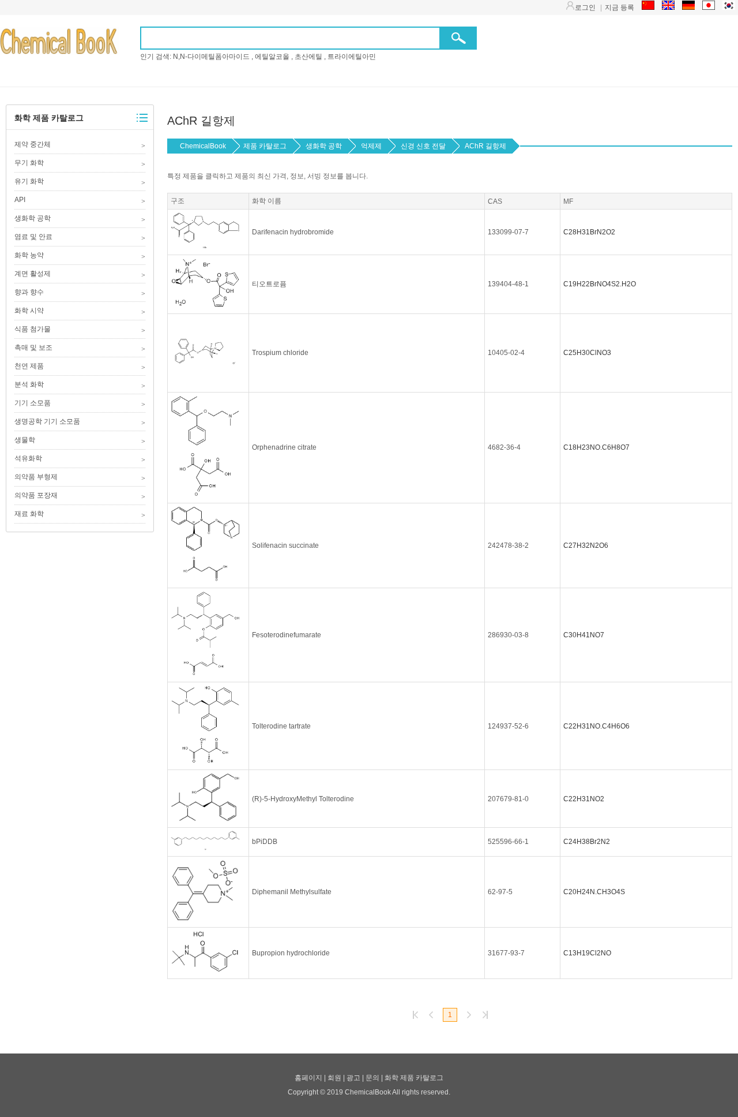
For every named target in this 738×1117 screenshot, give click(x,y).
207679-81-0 (508, 799)
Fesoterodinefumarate (286, 635)
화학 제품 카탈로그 (49, 117)
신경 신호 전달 (423, 146)
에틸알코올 (272, 57)
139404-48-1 (508, 284)
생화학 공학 (324, 146)
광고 (353, 1078)
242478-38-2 (508, 545)
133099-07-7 (508, 232)
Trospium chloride (280, 353)
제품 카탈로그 (265, 146)
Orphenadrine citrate (284, 447)
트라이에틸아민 (351, 57)
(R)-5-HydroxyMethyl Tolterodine (303, 799)
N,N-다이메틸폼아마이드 (211, 57)
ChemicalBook (70, 41)
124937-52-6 (508, 726)
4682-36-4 (504, 447)
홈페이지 (308, 1078)
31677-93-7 (506, 953)
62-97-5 (500, 892)
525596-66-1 (508, 842)
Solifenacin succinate (285, 545)
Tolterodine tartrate (281, 726)
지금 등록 (619, 7)
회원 (334, 1078)
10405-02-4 (506, 353)
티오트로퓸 (269, 284)
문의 (372, 1078)
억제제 (371, 146)
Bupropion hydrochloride (291, 953)
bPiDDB (264, 842)
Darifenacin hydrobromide (293, 232)
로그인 (585, 7)
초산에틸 (308, 57)
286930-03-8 (508, 635)
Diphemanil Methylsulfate (292, 892)
